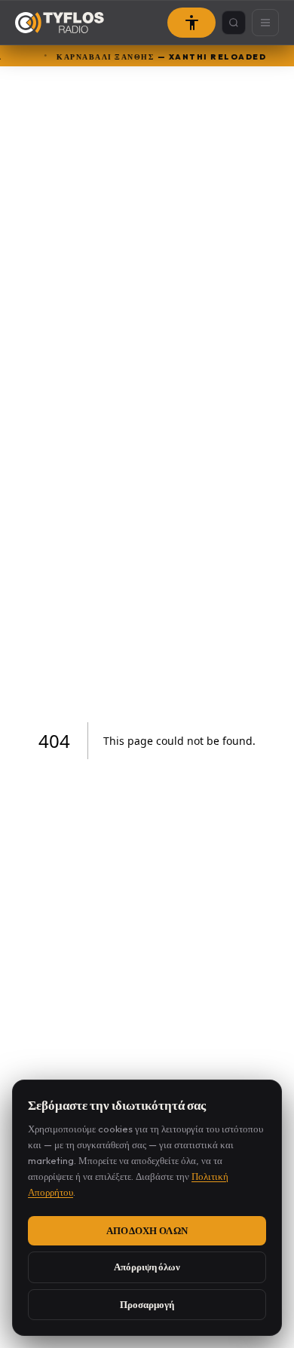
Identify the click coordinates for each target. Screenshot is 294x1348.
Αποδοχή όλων (147, 1230)
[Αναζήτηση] (234, 23)
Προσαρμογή (147, 1304)
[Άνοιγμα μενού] (265, 22)
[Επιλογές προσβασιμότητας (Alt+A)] (191, 23)
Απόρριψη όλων (147, 1267)
